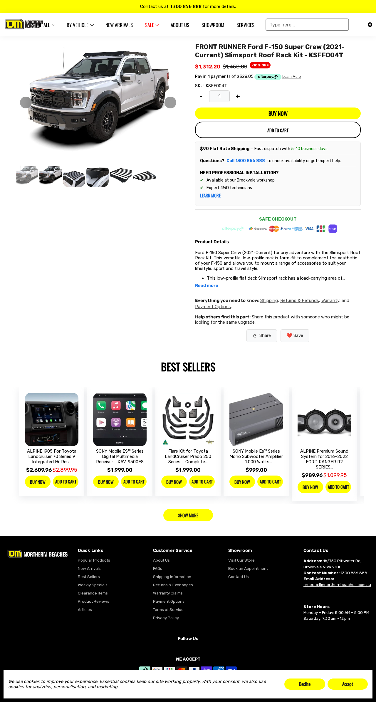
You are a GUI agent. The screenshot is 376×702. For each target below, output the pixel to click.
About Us (161, 560)
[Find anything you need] (342, 24)
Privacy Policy (166, 617)
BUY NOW (278, 113)
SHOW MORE (188, 515)
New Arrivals (89, 568)
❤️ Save (295, 335)
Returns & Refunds (299, 300)
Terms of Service (168, 609)
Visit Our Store (241, 560)
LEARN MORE (210, 195)
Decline (304, 684)
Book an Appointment (248, 568)
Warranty (330, 300)
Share (265, 335)
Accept (347, 684)
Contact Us (238, 576)
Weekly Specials (93, 584)
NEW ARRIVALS (119, 24)
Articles (85, 609)
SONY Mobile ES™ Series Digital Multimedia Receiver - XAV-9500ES (120, 456)
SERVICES (245, 24)
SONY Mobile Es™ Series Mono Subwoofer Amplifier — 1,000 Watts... (256, 456)
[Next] (170, 102)
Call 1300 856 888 (245, 160)
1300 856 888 (353, 572)
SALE (149, 24)
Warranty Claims (168, 593)
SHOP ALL (41, 24)
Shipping (269, 300)
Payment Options (213, 306)
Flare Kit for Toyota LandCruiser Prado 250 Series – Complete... (188, 456)
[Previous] (26, 102)
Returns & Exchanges (173, 584)
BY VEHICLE (77, 24)
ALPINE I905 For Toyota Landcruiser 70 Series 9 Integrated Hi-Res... (51, 456)
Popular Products (94, 560)
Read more (206, 285)
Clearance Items (93, 593)
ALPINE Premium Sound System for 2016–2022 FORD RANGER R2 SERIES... (324, 459)
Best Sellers (89, 576)
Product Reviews (93, 601)
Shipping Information (172, 576)
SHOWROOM (213, 24)
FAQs (157, 568)
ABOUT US (180, 24)
